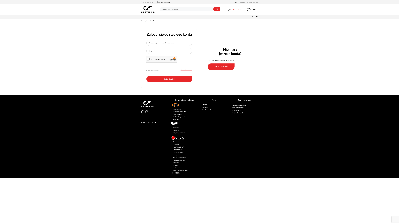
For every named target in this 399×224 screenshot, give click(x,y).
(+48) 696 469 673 (238, 108)
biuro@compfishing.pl (164, 2)
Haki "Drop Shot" (178, 147)
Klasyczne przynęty (179, 112)
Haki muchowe (178, 149)
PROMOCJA (175, 173)
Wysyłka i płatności (252, 2)
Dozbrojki (176, 144)
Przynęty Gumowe (179, 133)
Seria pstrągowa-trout (180, 117)
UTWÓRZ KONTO (221, 67)
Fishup (173, 104)
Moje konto (237, 9)
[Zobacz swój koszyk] (253, 9)
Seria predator (177, 114)
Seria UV (176, 119)
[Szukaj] (216, 9)
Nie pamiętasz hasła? (186, 70)
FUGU (173, 123)
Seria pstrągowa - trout (180, 170)
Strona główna (145, 21)
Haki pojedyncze (178, 155)
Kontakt (255, 17)
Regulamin (242, 2)
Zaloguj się (169, 79)
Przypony (176, 165)
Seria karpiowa (177, 168)
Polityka (235, 2)
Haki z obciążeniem (179, 160)
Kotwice (176, 162)
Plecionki (176, 130)
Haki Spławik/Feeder (179, 157)
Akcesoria (176, 127)
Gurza (173, 137)
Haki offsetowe (178, 152)
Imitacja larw (177, 109)
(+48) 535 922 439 (148, 2)
